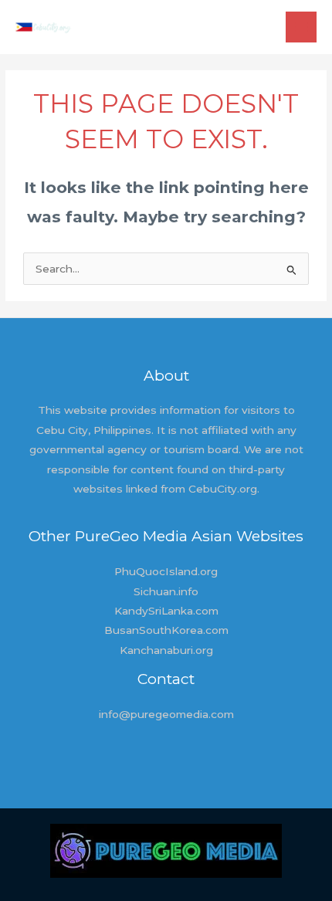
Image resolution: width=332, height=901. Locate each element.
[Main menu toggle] (301, 27)
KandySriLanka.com (166, 611)
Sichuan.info (166, 591)
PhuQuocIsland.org (166, 571)
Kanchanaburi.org (166, 650)
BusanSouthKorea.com (166, 630)
